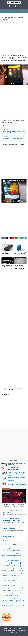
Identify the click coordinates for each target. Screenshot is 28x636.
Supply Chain (12, 600)
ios (21, 575)
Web (4, 608)
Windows (10, 608)
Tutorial (4, 605)
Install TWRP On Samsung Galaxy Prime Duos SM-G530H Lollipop (20, 253)
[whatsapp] (19, 238)
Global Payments (6, 573)
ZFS (16, 608)
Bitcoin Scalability (17, 555)
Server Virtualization (7, 598)
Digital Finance (16, 563)
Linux (4, 580)
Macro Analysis (6, 583)
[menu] (3, 10)
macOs (15, 580)
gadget (12, 570)
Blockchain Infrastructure (18, 558)
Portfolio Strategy (11, 590)
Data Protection (6, 563)
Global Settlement (17, 573)
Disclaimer (20, 628)
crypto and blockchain (13, 560)
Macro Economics (16, 583)
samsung (17, 593)
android (15, 548)
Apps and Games (16, 550)
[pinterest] (14, 238)
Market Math (16, 585)
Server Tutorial (17, 595)
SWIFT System (21, 600)
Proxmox (20, 590)
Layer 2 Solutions (6, 578)
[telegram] (24, 238)
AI (3, 548)
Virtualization (22, 605)
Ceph (4, 560)
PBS (4, 590)
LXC (9, 580)
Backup (4, 553)
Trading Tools (21, 603)
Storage (4, 600)
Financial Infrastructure (8, 568)
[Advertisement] (14, 39)
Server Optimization (7, 595)
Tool (14, 603)
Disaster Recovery (6, 565)
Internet (15, 575)
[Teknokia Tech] (14, 2)
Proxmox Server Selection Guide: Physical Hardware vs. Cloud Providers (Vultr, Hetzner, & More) (17, 474)
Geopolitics (20, 570)
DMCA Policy (21, 630)
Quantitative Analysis (7, 593)
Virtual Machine (13, 605)
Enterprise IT (16, 565)
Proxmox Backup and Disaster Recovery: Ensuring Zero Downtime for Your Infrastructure (16, 479)
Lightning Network (17, 578)
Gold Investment (6, 575)
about (9, 628)
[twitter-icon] (12, 6)
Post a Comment (18, 22)
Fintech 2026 (18, 568)
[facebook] (4, 238)
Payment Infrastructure (16, 588)
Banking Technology (14, 553)
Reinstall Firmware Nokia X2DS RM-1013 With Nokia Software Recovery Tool (20, 267)
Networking (5, 588)
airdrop (9, 548)
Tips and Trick (6, 603)
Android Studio (6, 550)
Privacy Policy (6, 630)
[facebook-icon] (9, 6)
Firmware (5, 570)
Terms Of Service (13, 630)
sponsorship (17, 598)
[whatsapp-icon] (19, 6)
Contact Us (14, 628)
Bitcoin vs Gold (6, 558)
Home (5, 628)
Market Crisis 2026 (7, 585)
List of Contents (14, 632)
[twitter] (9, 238)
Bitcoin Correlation (7, 555)
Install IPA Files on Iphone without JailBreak (13, 504)
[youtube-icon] (16, 6)
